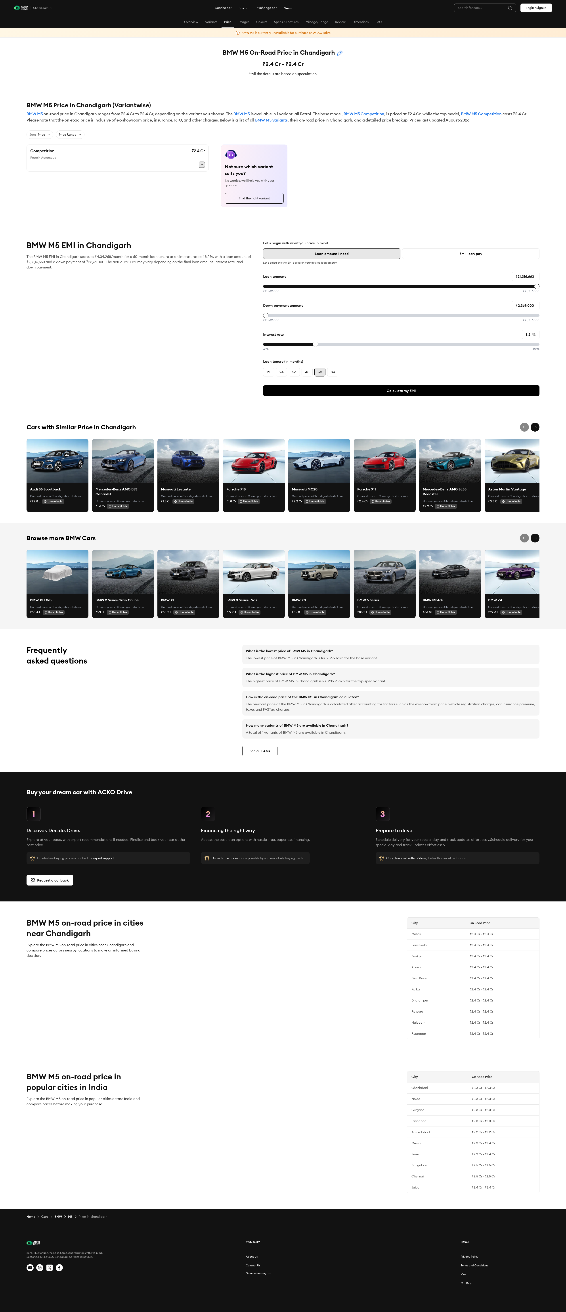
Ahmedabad (420, 1132)
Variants (211, 22)
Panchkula (419, 945)
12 (268, 372)
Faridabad (418, 1121)
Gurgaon (417, 1110)
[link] (57, 461)
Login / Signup (536, 8)
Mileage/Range (317, 22)
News (288, 8)
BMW (58, 1217)
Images (244, 22)
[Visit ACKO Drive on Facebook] (59, 1267)
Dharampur (419, 1000)
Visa (463, 1274)
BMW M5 (35, 113)
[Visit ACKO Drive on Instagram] (39, 1267)
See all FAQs (260, 751)
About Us (252, 1256)
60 (320, 372)
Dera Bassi (418, 978)
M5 (70, 1217)
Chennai (417, 1176)
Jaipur (416, 1187)
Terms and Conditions (474, 1265)
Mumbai (417, 1143)
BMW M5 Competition (364, 113)
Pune (415, 1154)
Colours (261, 22)
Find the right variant (254, 198)
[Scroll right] (535, 427)
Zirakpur (417, 956)
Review (340, 22)
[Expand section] (269, 1273)
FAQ (379, 22)
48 (307, 372)
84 (333, 372)
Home (31, 1217)
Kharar (416, 967)
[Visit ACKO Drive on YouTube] (30, 1267)
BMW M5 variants (271, 120)
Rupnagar (418, 1034)
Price (227, 22)
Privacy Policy (469, 1256)
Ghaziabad (419, 1088)
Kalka (415, 989)
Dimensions (361, 22)
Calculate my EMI (401, 390)
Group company (256, 1273)
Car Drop (466, 1283)
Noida (415, 1099)
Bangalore (418, 1165)
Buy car (244, 8)
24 (281, 372)
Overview (191, 22)
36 (294, 372)
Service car (223, 8)
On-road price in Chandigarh (48, 496)
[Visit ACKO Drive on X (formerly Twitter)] (49, 1267)
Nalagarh (418, 1023)
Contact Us (253, 1265)
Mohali (416, 934)
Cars (44, 1217)
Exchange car (267, 8)
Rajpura (417, 1011)
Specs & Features (286, 22)
